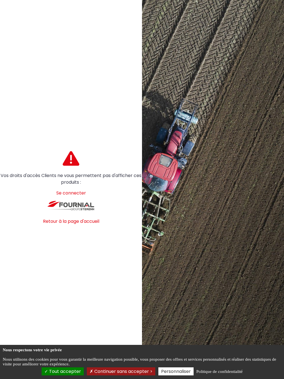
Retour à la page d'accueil (71, 221)
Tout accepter (64, 371)
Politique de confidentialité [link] (219, 371)
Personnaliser (176, 371)
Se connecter (71, 193)
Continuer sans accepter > (123, 371)
